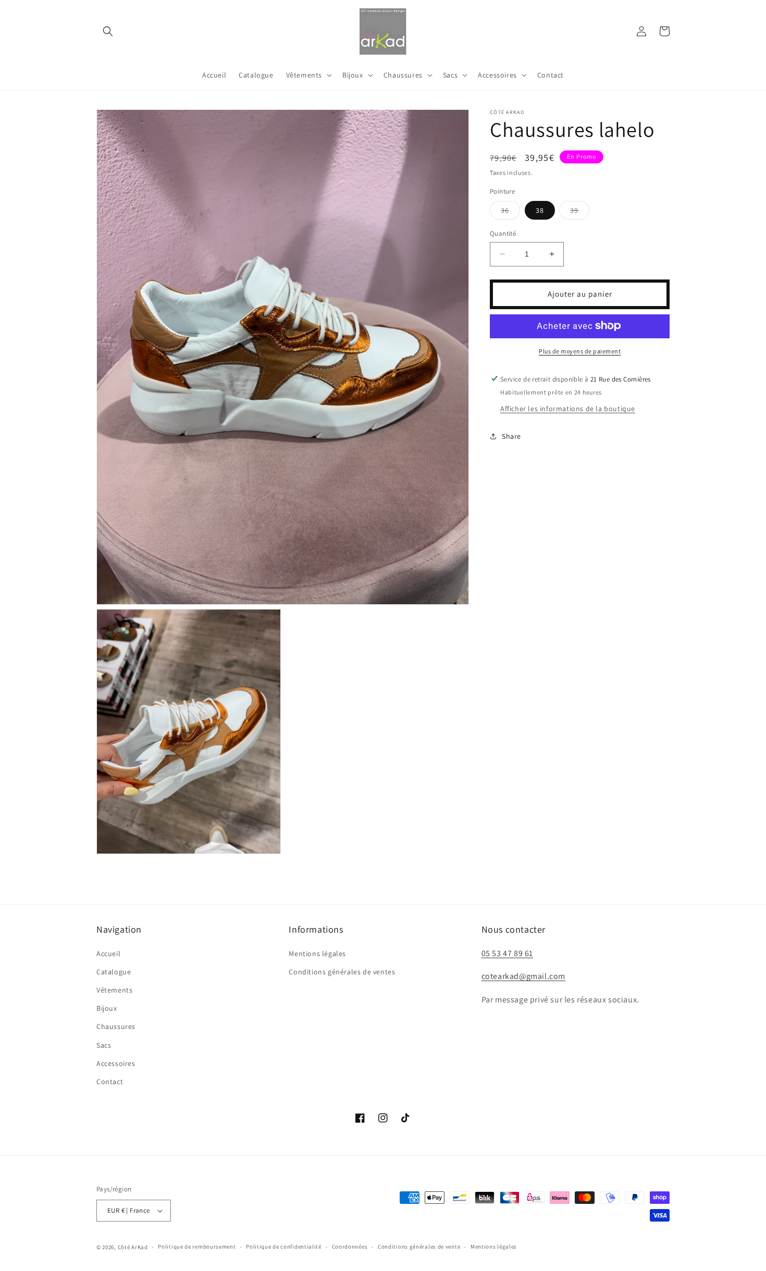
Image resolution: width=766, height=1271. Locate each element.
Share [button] (511, 435)
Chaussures (115, 1026)
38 (540, 210)
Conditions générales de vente (419, 1246)
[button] (107, 31)
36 (510, 212)
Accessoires (115, 1063)
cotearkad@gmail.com (523, 976)
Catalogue (113, 971)
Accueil (108, 953)
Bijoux (106, 1008)
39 (579, 212)
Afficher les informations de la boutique (567, 408)
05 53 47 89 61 (507, 953)
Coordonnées (350, 1246)
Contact (109, 1081)
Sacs (103, 1045)
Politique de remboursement (197, 1246)
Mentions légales (317, 953)
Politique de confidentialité (284, 1246)
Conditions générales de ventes (342, 971)
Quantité (503, 233)
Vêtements (114, 990)
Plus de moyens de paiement (580, 350)
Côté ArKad (133, 1247)
